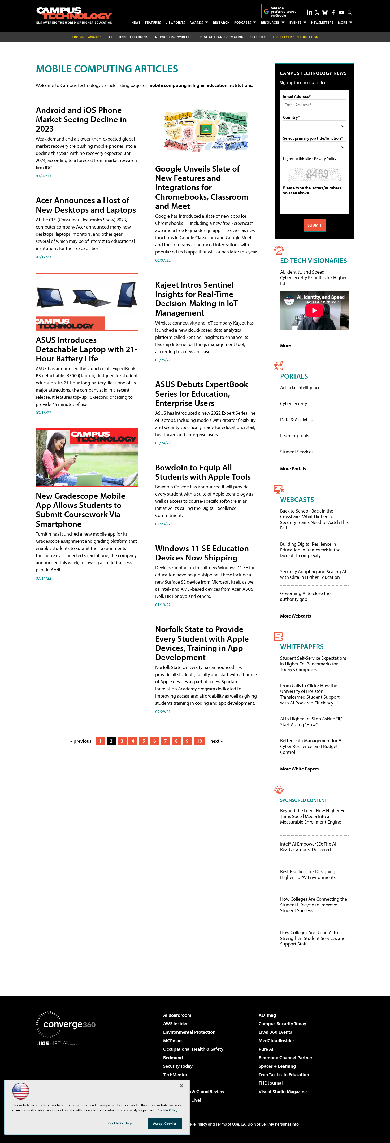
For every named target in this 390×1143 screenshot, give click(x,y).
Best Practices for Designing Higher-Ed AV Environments (308, 874)
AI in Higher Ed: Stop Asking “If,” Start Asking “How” (310, 722)
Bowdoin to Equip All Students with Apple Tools (203, 472)
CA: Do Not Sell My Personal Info (270, 1124)
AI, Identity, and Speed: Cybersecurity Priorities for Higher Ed (313, 277)
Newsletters (322, 22)
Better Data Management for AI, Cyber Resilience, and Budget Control (312, 746)
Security (258, 37)
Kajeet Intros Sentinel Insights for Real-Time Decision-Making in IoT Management (196, 298)
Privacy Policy (325, 158)
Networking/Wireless (174, 37)
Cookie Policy (195, 1124)
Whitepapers (302, 646)
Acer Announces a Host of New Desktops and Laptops (86, 204)
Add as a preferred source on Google (283, 11)
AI (110, 37)
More (342, 22)
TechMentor (175, 1074)
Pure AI (266, 1049)
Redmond (173, 1057)
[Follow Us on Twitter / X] (317, 12)
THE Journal (271, 1083)
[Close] (181, 1086)
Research (221, 22)
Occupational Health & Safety (193, 1049)
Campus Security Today (282, 1024)
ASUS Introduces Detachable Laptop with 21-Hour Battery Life (86, 349)
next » (216, 741)
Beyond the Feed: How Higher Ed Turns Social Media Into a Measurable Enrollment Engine (313, 816)
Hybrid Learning (133, 37)
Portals (294, 375)
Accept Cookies (165, 1123)
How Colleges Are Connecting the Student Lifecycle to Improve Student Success (313, 904)
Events (295, 22)
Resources (270, 22)
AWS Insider (175, 1024)
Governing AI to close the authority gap (305, 596)
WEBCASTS (297, 499)
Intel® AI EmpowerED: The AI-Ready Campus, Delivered (309, 846)
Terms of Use (227, 1124)
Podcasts (242, 22)
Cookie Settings (120, 1123)
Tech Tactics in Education (284, 1074)
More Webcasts (295, 616)
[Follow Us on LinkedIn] (309, 12)
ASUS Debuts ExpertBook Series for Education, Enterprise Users (201, 393)
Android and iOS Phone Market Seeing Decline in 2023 (81, 119)
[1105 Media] (67, 1073)
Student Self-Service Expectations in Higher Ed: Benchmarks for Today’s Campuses (313, 663)
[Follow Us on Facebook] (333, 12)
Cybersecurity (293, 403)
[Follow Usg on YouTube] (341, 12)
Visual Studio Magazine (283, 1091)
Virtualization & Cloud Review (193, 1091)
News (136, 22)
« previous (81, 741)
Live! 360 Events (275, 1032)
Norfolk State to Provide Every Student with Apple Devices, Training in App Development (202, 643)
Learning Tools (294, 435)
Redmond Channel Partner (285, 1057)
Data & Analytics (296, 420)
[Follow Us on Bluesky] (325, 12)
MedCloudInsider (276, 1040)
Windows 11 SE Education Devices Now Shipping (202, 553)
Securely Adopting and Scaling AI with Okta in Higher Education (313, 574)
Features (153, 22)
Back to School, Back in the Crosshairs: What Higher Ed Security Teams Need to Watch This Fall (314, 519)
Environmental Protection (189, 1032)
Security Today (178, 1066)
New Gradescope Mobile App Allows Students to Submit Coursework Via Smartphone (80, 509)
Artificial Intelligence (300, 387)
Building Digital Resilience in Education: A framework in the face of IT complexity (310, 549)
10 (199, 741)
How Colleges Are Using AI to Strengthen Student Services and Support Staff (313, 938)
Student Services (296, 452)
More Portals (293, 469)
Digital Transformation (222, 37)
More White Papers (299, 769)
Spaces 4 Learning (277, 1066)
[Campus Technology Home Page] (74, 15)
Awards (196, 22)
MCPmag (172, 1040)
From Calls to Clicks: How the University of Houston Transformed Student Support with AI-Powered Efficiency (310, 694)
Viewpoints (175, 22)
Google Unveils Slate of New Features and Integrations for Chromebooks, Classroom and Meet (202, 187)
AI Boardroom (177, 1015)
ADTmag (267, 1015)
